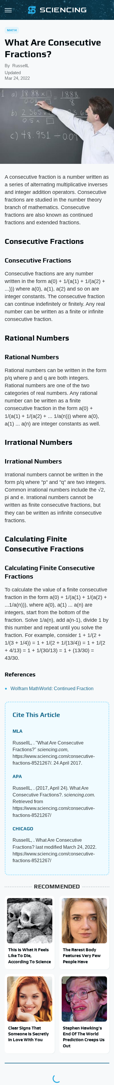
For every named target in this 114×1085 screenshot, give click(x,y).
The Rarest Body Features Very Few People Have (82, 955)
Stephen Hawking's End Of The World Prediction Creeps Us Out (84, 1036)
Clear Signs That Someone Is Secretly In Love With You (28, 1033)
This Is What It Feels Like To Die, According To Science (29, 955)
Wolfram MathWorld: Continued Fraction (52, 688)
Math (12, 30)
